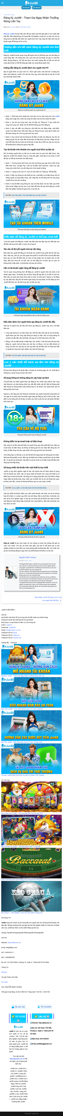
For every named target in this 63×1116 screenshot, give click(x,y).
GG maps (4, 982)
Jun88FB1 (12, 627)
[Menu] (2, 3)
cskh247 (9, 625)
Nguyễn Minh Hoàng (25, 27)
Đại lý (15, 633)
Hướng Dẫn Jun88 (9, 14)
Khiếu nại (16, 635)
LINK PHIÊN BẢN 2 (37, 7)
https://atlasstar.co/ (45, 1023)
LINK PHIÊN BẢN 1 (26, 7)
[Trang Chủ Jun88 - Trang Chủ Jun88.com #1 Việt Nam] (31, 3)
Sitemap (4, 972)
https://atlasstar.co (14, 942)
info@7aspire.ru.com (13, 630)
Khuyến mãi (17, 638)
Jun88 (57, 116)
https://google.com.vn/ (17, 1059)
